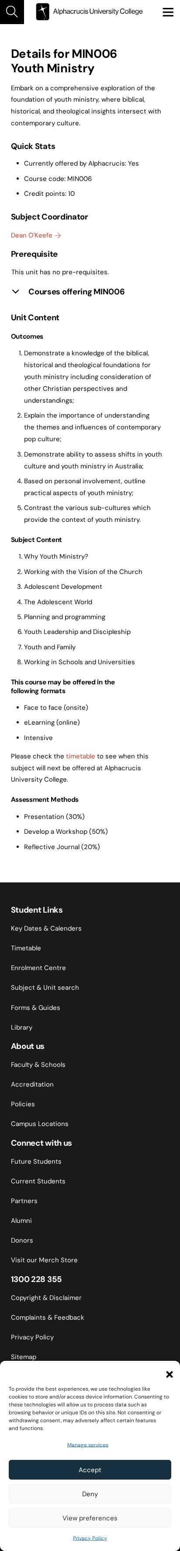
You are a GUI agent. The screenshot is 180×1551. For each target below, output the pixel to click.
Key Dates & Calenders (46, 928)
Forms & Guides (35, 1007)
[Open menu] (168, 12)
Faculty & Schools (38, 1064)
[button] (167, 1371)
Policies (23, 1104)
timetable (80, 756)
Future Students (36, 1161)
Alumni (21, 1220)
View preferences (90, 1518)
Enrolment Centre (38, 967)
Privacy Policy (90, 1538)
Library (21, 1027)
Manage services (87, 1444)
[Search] (12, 12)
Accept (90, 1470)
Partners (24, 1201)
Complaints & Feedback (47, 1317)
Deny (90, 1494)
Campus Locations (40, 1123)
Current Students (38, 1181)
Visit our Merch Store (44, 1260)
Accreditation (32, 1084)
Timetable (26, 948)
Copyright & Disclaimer (46, 1297)
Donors (22, 1240)
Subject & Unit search (45, 987)
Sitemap (23, 1357)
